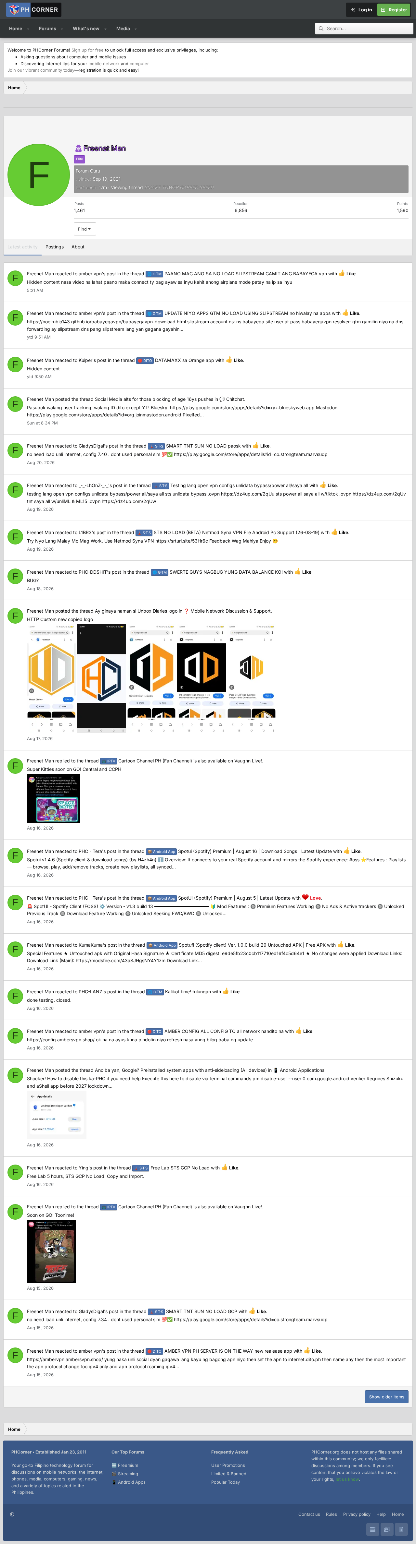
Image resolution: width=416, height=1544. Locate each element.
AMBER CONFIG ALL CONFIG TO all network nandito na (215, 1031)
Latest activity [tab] (22, 246)
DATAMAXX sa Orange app (176, 360)
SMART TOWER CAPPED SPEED (179, 187)
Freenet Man (40, 273)
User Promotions (228, 1465)
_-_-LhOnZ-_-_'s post (101, 485)
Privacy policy (356, 1514)
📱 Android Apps (128, 1482)
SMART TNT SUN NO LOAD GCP (193, 1311)
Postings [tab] (55, 246)
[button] (28, 28)
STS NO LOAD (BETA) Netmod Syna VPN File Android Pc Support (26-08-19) (228, 532)
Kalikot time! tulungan (179, 991)
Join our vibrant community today (40, 70)
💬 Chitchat (231, 399)
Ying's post (91, 1167)
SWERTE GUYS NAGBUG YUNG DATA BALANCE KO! (217, 572)
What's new (86, 28)
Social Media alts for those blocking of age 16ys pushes (154, 399)
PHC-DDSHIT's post (100, 572)
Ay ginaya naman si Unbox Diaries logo (136, 611)
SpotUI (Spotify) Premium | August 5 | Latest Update (219, 898)
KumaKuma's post (98, 945)
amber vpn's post (97, 273)
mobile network (104, 63)
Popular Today (225, 1482)
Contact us (309, 1514)
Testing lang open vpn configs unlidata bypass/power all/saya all (231, 485)
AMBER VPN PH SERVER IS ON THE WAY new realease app (219, 1351)
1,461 (79, 210)
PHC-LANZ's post (98, 991)
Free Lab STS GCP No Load (172, 1167)
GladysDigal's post (98, 446)
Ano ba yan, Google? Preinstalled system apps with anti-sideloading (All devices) (181, 1070)
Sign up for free (88, 50)
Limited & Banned (228, 1473)
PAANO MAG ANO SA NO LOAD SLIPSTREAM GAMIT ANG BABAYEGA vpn (237, 273)
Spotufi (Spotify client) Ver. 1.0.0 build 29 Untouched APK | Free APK (237, 945)
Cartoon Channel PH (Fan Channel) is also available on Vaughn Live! (182, 760)
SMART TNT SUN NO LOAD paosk (195, 446)
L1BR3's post (92, 532)
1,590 (403, 210)
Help (381, 1514)
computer (139, 63)
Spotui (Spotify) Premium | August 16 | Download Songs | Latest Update (240, 851)
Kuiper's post (93, 360)
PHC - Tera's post (97, 851)
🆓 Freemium (124, 1465)
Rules (331, 1514)
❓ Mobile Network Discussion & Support (227, 611)
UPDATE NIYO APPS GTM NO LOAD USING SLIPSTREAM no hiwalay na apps (239, 313)
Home (15, 28)
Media (123, 28)
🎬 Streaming (124, 1473)
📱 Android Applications (298, 1070)
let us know (347, 1479)
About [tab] (78, 246)
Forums (47, 28)
